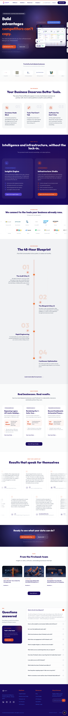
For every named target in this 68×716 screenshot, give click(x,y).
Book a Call (61, 2)
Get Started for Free (9, 46)
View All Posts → (34, 593)
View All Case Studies (34, 444)
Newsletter (38, 701)
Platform (15, 2)
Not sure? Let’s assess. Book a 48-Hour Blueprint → (11, 51)
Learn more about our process (34, 377)
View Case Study (8, 435)
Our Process (22, 701)
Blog (37, 693)
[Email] (13, 702)
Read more (6, 585)
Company (37, 2)
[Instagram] (7, 702)
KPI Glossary (39, 699)
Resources (29, 2)
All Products (21, 704)
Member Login (39, 704)
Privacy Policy (53, 712)
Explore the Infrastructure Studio (46, 194)
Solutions (22, 2)
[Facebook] (10, 702)
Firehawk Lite (22, 699)
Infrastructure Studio (53, 22)
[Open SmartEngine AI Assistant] (64, 712)
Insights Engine (41, 22)
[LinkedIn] (3, 702)
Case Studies (39, 696)
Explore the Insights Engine (12, 194)
